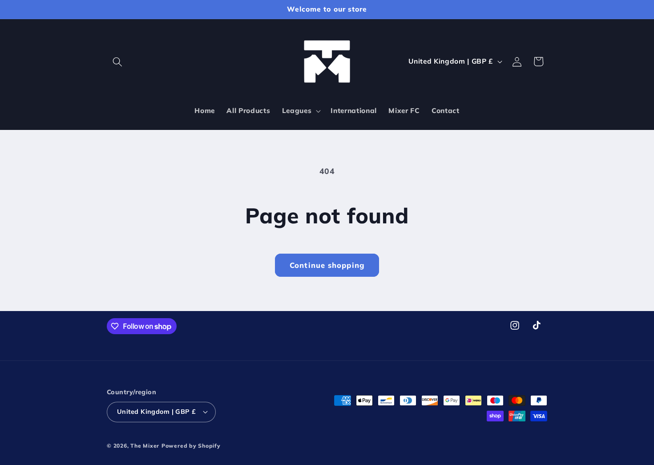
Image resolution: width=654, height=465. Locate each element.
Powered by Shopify (191, 445)
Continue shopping (327, 265)
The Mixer (144, 445)
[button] (117, 61)
